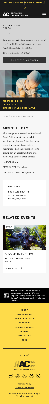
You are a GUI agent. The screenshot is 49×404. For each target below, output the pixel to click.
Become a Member (13, 2)
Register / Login (33, 2)
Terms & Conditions (24, 388)
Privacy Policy (24, 384)
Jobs (24, 340)
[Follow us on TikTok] (38, 375)
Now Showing (17, 116)
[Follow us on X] (24, 375)
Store (23, 355)
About (24, 310)
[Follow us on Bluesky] (31, 375)
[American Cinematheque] (15, 15)
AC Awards (24, 323)
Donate (24, 331)
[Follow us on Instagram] (17, 375)
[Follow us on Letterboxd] (10, 375)
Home (5, 116)
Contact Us (24, 336)
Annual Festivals (24, 318)
